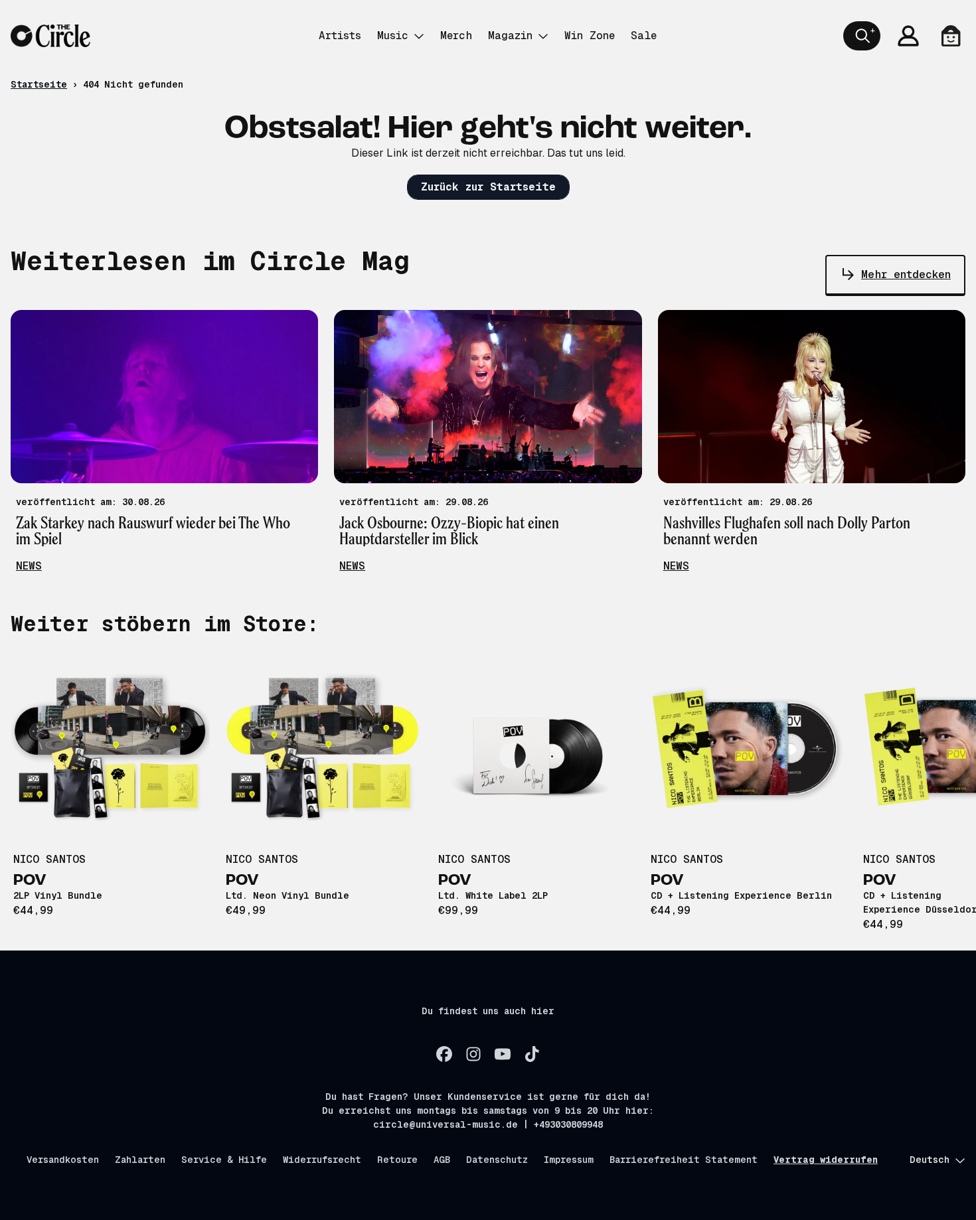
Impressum (569, 1159)
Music (392, 35)
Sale (644, 35)
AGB (442, 1159)
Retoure (397, 1159)
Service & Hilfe (224, 1159)
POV (29, 881)
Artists (340, 35)
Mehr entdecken (906, 274)
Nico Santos (49, 859)
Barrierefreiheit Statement (684, 1159)
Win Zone (589, 35)
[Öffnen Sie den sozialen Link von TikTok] (531, 1054)
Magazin (510, 35)
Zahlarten (140, 1159)
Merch (456, 35)
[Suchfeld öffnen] (861, 36)
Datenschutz (497, 1159)
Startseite (39, 84)
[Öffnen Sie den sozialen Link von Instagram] (473, 1054)
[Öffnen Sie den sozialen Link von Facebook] (444, 1054)
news (29, 566)
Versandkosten (63, 1159)
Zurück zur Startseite (488, 187)
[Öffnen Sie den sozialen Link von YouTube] (502, 1054)
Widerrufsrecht (322, 1159)
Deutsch (929, 1159)
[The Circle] (50, 36)
